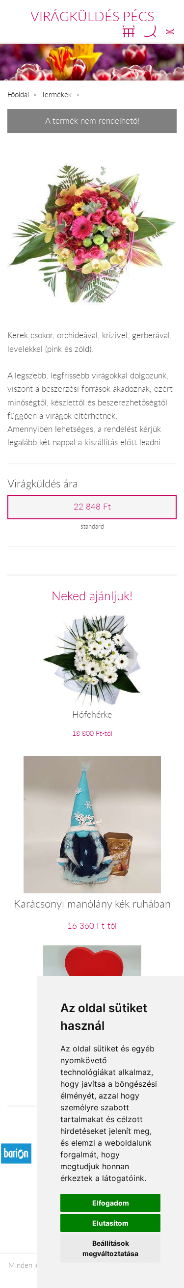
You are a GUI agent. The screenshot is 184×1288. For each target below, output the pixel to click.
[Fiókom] (170, 31)
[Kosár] (128, 31)
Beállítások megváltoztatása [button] (110, 1248)
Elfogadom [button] (110, 1203)
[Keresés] (150, 31)
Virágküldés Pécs (92, 16)
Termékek (56, 94)
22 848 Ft (92, 506)
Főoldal (18, 94)
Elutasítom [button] (110, 1223)
